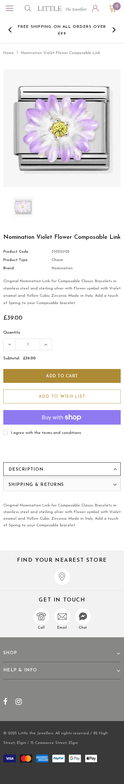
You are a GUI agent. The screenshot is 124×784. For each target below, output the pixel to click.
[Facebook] (5, 701)
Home (8, 53)
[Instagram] (19, 701)
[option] (62, 30)
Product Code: (16, 252)
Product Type (15, 260)
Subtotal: (11, 358)
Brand (8, 268)
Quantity (11, 333)
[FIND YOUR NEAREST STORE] (62, 577)
